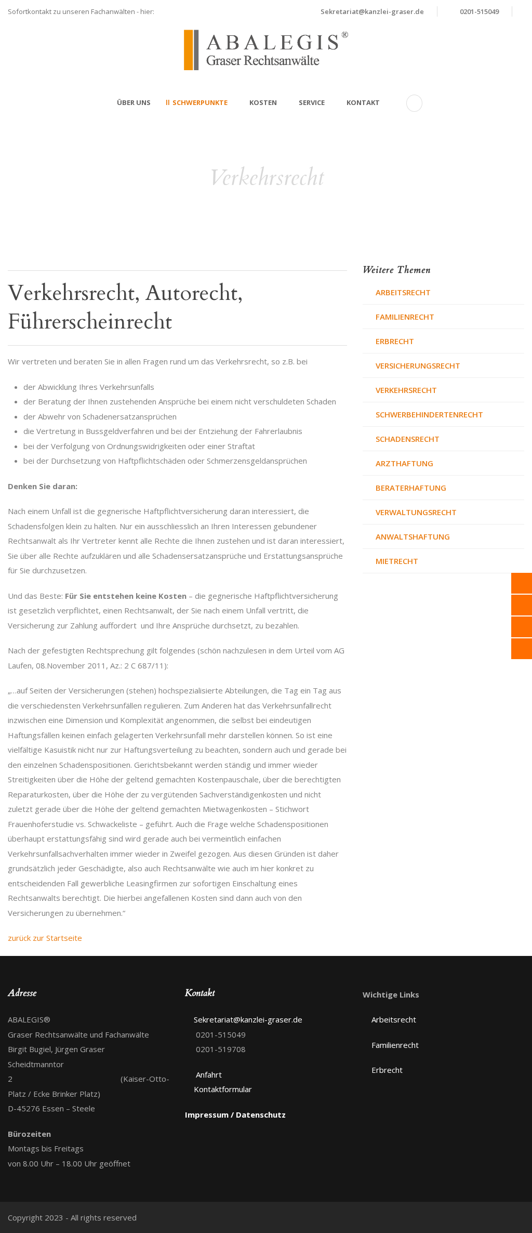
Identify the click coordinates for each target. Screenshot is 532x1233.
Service (312, 102)
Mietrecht (397, 561)
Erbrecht (395, 341)
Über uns (134, 102)
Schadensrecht (408, 439)
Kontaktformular (223, 1089)
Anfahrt (209, 1074)
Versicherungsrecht (418, 365)
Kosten (263, 102)
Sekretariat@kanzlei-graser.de (372, 11)
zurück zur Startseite (45, 938)
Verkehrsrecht (406, 390)
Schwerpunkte (200, 102)
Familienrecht (405, 316)
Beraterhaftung (411, 487)
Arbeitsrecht (403, 292)
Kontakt (363, 102)
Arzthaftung (404, 463)
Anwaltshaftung (413, 536)
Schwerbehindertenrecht (429, 414)
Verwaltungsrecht (416, 512)
